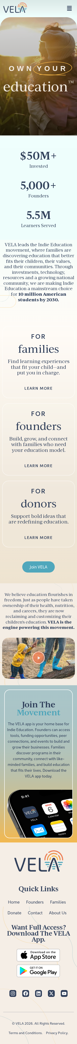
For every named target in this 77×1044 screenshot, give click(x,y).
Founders (35, 902)
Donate (14, 912)
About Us (58, 912)
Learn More (38, 388)
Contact (35, 912)
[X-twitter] (51, 993)
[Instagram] (12, 993)
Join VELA (38, 567)
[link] (38, 362)
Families (58, 902)
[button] (69, 8)
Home (14, 902)
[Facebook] (25, 993)
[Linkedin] (38, 993)
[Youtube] (64, 993)
